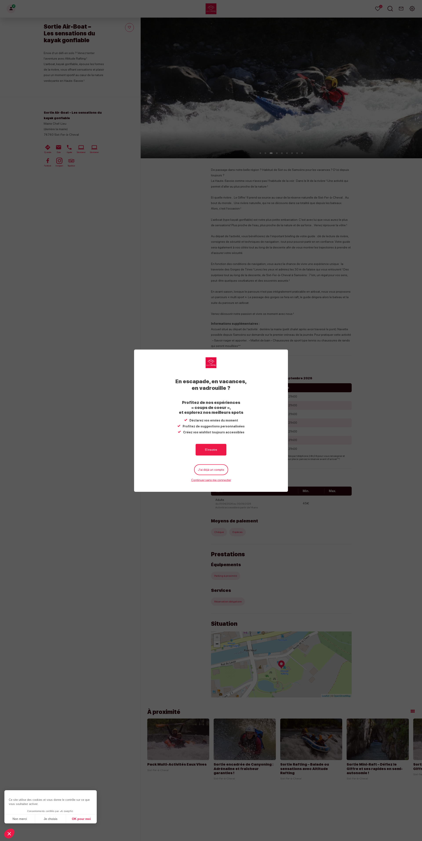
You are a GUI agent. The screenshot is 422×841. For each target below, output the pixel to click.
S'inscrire (211, 449)
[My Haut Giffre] (211, 362)
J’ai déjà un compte (211, 469)
